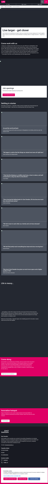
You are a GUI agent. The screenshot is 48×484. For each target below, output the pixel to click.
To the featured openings (9, 94)
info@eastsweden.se (9, 445)
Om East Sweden (4, 450)
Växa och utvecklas (8, 6)
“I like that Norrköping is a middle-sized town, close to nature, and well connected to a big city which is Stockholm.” (23, 175)
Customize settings (34, 478)
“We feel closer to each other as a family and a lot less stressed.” (21, 224)
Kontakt (2, 452)
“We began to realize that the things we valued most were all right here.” (23, 152)
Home (2, 6)
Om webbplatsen (4, 454)
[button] (42, 2)
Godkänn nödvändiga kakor (10, 478)
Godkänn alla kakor (22, 478)
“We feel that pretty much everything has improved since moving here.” (23, 246)
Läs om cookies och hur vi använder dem (12, 475)
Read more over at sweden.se (8, 374)
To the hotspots (5, 420)
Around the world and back (10, 128)
